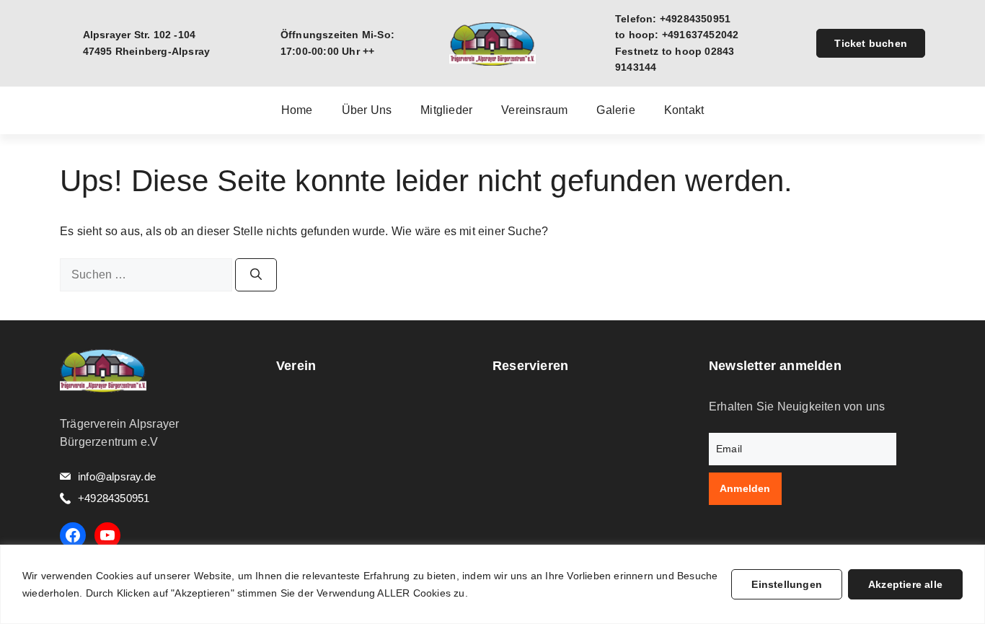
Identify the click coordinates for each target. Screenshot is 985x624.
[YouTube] (107, 535)
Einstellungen (786, 584)
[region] (492, 584)
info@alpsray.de (117, 476)
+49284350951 (113, 498)
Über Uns (367, 110)
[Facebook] (73, 535)
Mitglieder (446, 110)
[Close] (970, 557)
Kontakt (684, 110)
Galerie (615, 110)
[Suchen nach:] (147, 274)
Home (297, 110)
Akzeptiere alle (905, 584)
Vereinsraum (534, 110)
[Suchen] (256, 274)
